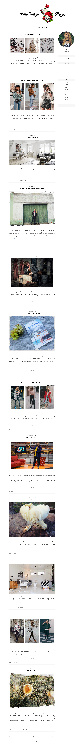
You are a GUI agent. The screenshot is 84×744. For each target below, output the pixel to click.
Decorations (13, 180)
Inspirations (23, 180)
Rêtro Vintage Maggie (40, 741)
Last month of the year (32, 34)
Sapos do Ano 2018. (16, 238)
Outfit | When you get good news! (32, 188)
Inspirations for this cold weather (32, 382)
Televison (12, 491)
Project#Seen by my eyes (19, 553)
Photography (13, 729)
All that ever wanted (32, 313)
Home (39, 27)
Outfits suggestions (15, 129)
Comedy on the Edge (32, 437)
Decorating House (32, 137)
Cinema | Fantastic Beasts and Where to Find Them (32, 256)
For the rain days (32, 616)
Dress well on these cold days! (32, 80)
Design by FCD (48, 741)
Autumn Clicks (32, 670)
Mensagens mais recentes (15, 736)
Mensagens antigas (51, 736)
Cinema (12, 305)
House (18, 180)
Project (12, 553)
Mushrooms (32, 499)
